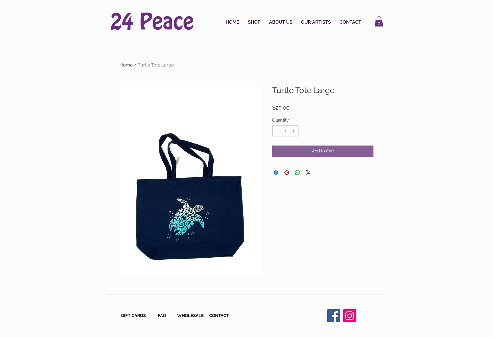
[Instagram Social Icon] (349, 315)
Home (126, 65)
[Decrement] (277, 131)
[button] (254, 22)
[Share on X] (308, 172)
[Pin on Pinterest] (286, 172)
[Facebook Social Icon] (333, 315)
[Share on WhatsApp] (297, 172)
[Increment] (294, 131)
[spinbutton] (285, 131)
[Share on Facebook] (275, 172)
